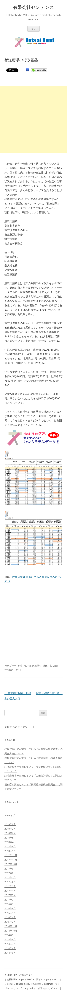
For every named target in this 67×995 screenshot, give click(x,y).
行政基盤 (37, 665)
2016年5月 (10, 913)
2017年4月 (10, 890)
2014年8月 (10, 939)
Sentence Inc (25, 975)
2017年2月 (10, 899)
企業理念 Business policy (17, 983)
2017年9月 (10, 868)
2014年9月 (10, 935)
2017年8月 (10, 873)
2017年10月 (10, 864)
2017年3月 (10, 895)
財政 (45, 665)
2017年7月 (10, 877)
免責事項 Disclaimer (42, 983)
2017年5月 (10, 886)
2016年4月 (10, 917)
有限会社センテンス (33, 7)
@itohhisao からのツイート (19, 727)
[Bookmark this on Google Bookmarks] (27, 70)
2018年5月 (10, 837)
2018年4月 (10, 842)
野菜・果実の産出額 (49, 693)
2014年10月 (10, 930)
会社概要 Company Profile (20, 979)
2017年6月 (10, 882)
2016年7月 (10, 904)
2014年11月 (10, 926)
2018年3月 (10, 846)
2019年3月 (10, 824)
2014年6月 (10, 948)
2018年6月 (10, 833)
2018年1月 (10, 851)
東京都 (27, 665)
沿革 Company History (48, 979)
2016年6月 (10, 908)
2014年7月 (10, 944)
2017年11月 (10, 859)
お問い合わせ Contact (48, 988)
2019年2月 (10, 828)
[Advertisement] (33, 119)
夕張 (20, 665)
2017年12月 (10, 855)
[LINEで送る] (39, 70)
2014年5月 (10, 952)
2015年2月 (10, 921)
